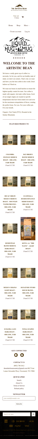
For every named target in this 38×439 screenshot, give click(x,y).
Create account (15, 31)
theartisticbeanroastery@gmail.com (15, 368)
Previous (4, 46)
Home (11, 25)
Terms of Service (19, 386)
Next (34, 46)
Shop (18, 25)
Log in (27, 31)
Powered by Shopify (19, 433)
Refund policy (19, 388)
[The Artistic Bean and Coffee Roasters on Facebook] (16, 355)
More (26, 25)
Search (19, 380)
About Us (19, 383)
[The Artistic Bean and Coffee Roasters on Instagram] (22, 355)
